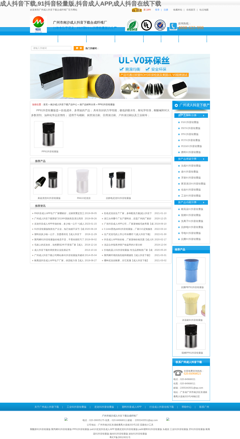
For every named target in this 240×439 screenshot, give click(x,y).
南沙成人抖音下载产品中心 (63, 104)
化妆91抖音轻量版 (191, 189)
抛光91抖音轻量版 (119, 433)
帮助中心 (186, 406)
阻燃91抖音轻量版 (191, 215)
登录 (157, 9)
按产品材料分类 (87, 104)
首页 (45, 104)
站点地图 (204, 9)
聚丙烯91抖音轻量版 (61, 429)
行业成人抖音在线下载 (161, 406)
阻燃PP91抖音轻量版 (192, 353)
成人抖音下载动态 (192, 38)
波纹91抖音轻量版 (138, 433)
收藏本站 (177, 9)
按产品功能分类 (187, 202)
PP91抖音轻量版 (106, 104)
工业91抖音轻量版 (191, 195)
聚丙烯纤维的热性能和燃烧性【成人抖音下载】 (127, 255)
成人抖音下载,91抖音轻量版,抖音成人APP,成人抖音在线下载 (80, 3)
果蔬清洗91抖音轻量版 (49, 198)
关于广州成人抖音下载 (46, 406)
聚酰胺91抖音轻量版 (40, 429)
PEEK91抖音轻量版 (191, 146)
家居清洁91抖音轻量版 (193, 183)
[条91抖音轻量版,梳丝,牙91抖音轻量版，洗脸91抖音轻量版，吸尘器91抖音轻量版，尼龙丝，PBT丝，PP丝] (120, 98)
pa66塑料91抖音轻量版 (150, 429)
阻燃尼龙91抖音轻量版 (126, 429)
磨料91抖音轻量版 (191, 152)
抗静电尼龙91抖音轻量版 (118, 198)
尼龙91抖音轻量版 (72, 38)
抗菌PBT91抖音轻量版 (192, 287)
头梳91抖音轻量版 (101, 38)
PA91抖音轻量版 (190, 122)
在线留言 (190, 9)
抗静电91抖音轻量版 (192, 227)
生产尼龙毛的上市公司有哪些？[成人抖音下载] (127, 234)
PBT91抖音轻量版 (190, 128)
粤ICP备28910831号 (120, 437)
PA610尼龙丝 (84, 198)
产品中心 (152, 38)
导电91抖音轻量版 (191, 233)
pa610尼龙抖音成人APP (102, 429)
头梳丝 (166, 429)
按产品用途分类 (187, 159)
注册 (166, 9)
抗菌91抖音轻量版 (191, 239)
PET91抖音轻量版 (190, 140)
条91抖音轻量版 (189, 171)
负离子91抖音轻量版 (192, 221)
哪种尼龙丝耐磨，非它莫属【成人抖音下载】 (126, 260)
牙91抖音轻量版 (197, 429)
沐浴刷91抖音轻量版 (192, 320)
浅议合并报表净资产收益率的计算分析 (123, 244)
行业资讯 (170, 38)
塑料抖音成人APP (132, 406)
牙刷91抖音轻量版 (129, 38)
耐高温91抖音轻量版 (192, 209)
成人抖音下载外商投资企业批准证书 (52, 250)
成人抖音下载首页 (44, 38)
